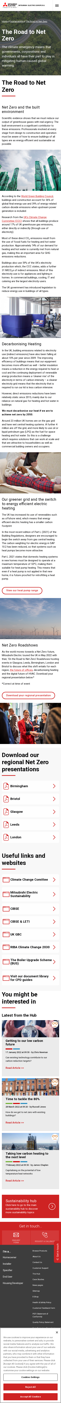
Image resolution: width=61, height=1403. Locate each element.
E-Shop (35, 1297)
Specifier (7, 1270)
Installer (7, 1263)
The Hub (36, 1274)
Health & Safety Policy (42, 1302)
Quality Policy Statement (43, 1322)
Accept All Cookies (30, 1396)
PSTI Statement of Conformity (40, 1315)
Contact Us (37, 1262)
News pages (38, 1285)
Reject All (30, 1387)
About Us (36, 1257)
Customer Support (40, 1268)
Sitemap (36, 1291)
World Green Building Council (37, 196)
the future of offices (21, 670)
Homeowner (9, 1257)
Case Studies (38, 1279)
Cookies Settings (30, 1377)
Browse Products (40, 1251)
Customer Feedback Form (44, 1308)
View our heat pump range (22, 590)
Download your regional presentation (28, 695)
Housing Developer (13, 1283)
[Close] (57, 1332)
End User (7, 1276)
